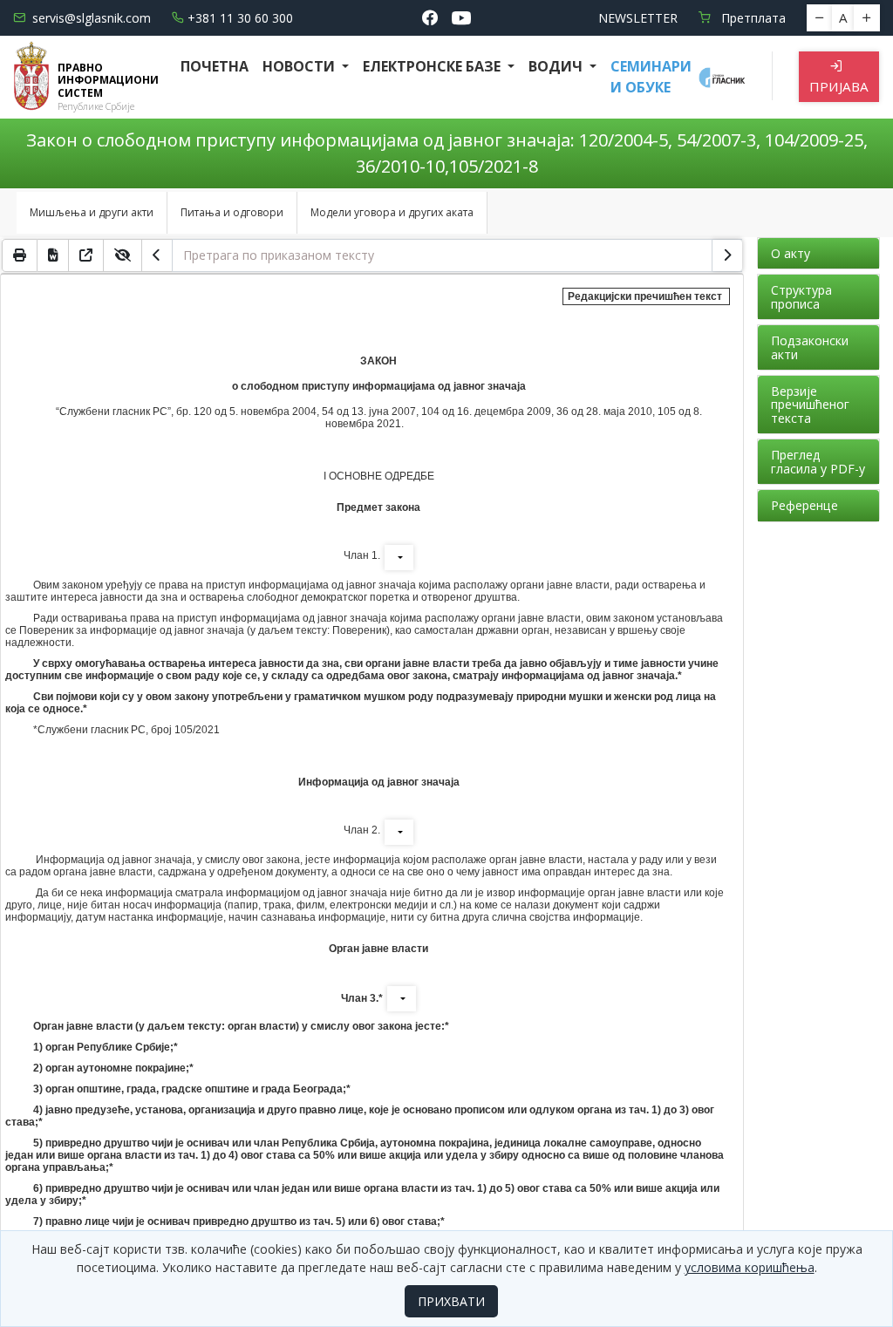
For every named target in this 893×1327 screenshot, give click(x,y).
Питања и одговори (232, 212)
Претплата (752, 18)
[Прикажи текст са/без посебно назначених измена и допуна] (123, 255)
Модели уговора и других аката (392, 212)
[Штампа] (19, 255)
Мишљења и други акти (91, 212)
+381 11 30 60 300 (240, 18)
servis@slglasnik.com (91, 18)
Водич (557, 66)
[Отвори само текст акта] (86, 255)
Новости (300, 66)
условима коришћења (750, 1267)
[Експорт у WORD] (53, 255)
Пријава (839, 86)
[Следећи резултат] (727, 255)
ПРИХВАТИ (451, 1301)
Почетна (215, 66)
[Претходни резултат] (157, 255)
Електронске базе (433, 66)
